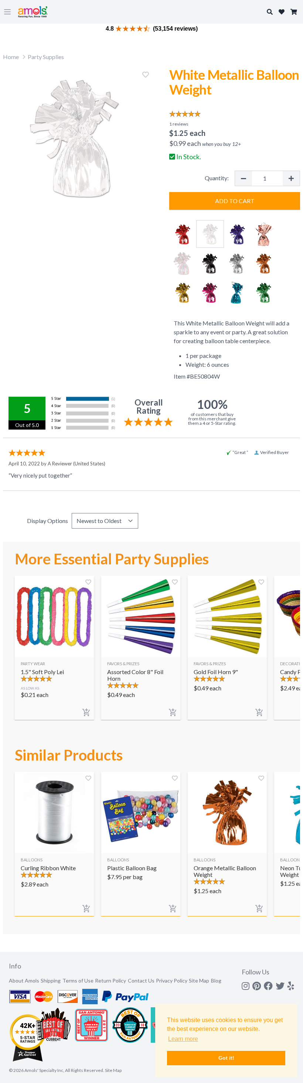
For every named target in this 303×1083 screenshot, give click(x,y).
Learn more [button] (183, 1039)
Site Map (199, 980)
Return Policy (110, 980)
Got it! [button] (226, 1058)
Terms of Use (77, 980)
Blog (216, 980)
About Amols (24, 980)
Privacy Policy (171, 980)
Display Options (47, 520)
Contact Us (141, 980)
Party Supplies (46, 56)
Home (11, 56)
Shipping (51, 980)
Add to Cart (235, 200)
